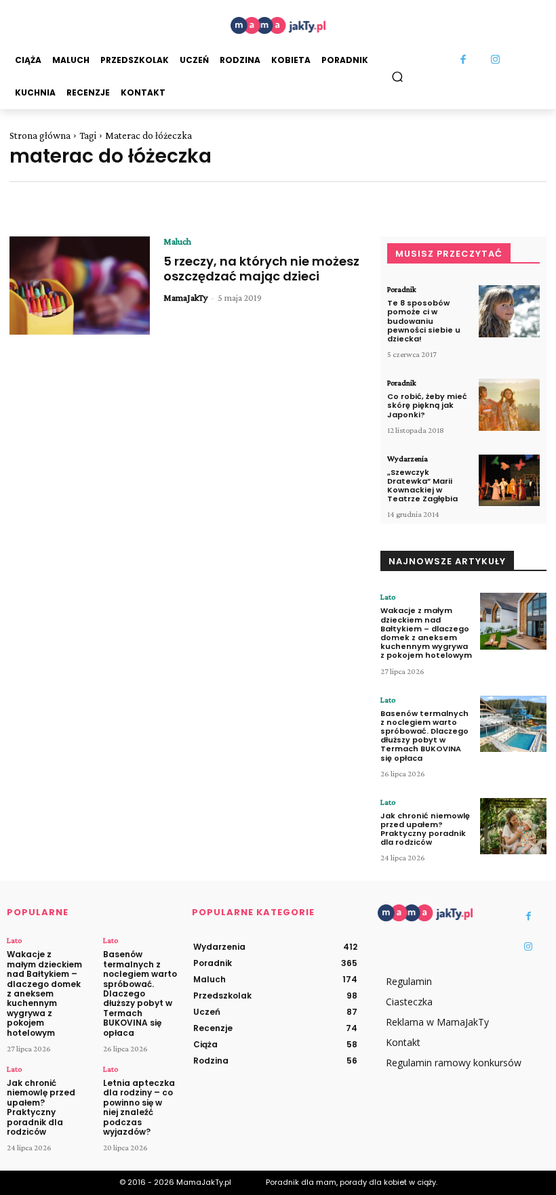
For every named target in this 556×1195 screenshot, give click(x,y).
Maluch (177, 241)
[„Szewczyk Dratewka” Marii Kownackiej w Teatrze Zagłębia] (509, 481)
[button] (397, 76)
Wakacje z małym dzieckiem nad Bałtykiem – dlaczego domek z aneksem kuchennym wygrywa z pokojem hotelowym (426, 633)
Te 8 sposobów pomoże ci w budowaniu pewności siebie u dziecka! (423, 320)
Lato (387, 597)
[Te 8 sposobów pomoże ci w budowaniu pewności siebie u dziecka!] (509, 311)
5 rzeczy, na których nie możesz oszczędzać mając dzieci (261, 269)
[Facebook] (464, 60)
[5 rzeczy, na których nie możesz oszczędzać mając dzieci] (79, 285)
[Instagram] (496, 60)
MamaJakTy (185, 297)
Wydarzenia (407, 459)
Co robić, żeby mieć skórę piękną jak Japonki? (427, 405)
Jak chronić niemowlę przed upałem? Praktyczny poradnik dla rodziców (425, 829)
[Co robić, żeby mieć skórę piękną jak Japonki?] (509, 405)
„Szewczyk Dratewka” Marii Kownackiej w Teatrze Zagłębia (422, 486)
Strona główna (40, 135)
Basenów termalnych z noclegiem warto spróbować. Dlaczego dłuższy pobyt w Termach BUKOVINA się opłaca (424, 735)
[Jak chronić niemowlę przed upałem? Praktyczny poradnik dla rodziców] (513, 826)
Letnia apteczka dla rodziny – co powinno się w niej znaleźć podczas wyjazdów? (139, 1107)
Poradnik (401, 289)
